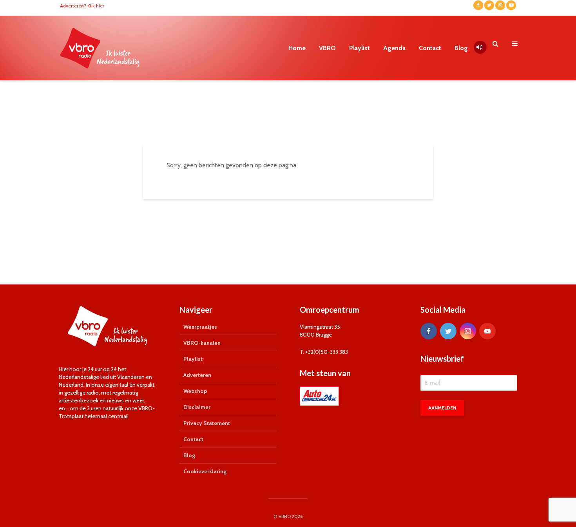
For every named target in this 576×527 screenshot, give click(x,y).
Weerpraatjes (200, 326)
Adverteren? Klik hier (82, 6)
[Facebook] (428, 331)
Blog (461, 48)
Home (297, 48)
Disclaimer (196, 407)
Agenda (394, 48)
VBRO (327, 48)
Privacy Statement (206, 423)
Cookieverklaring (204, 471)
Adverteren (197, 374)
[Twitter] (448, 331)
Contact (430, 48)
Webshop (195, 391)
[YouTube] (487, 331)
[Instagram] (468, 331)
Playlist (359, 48)
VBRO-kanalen (202, 342)
